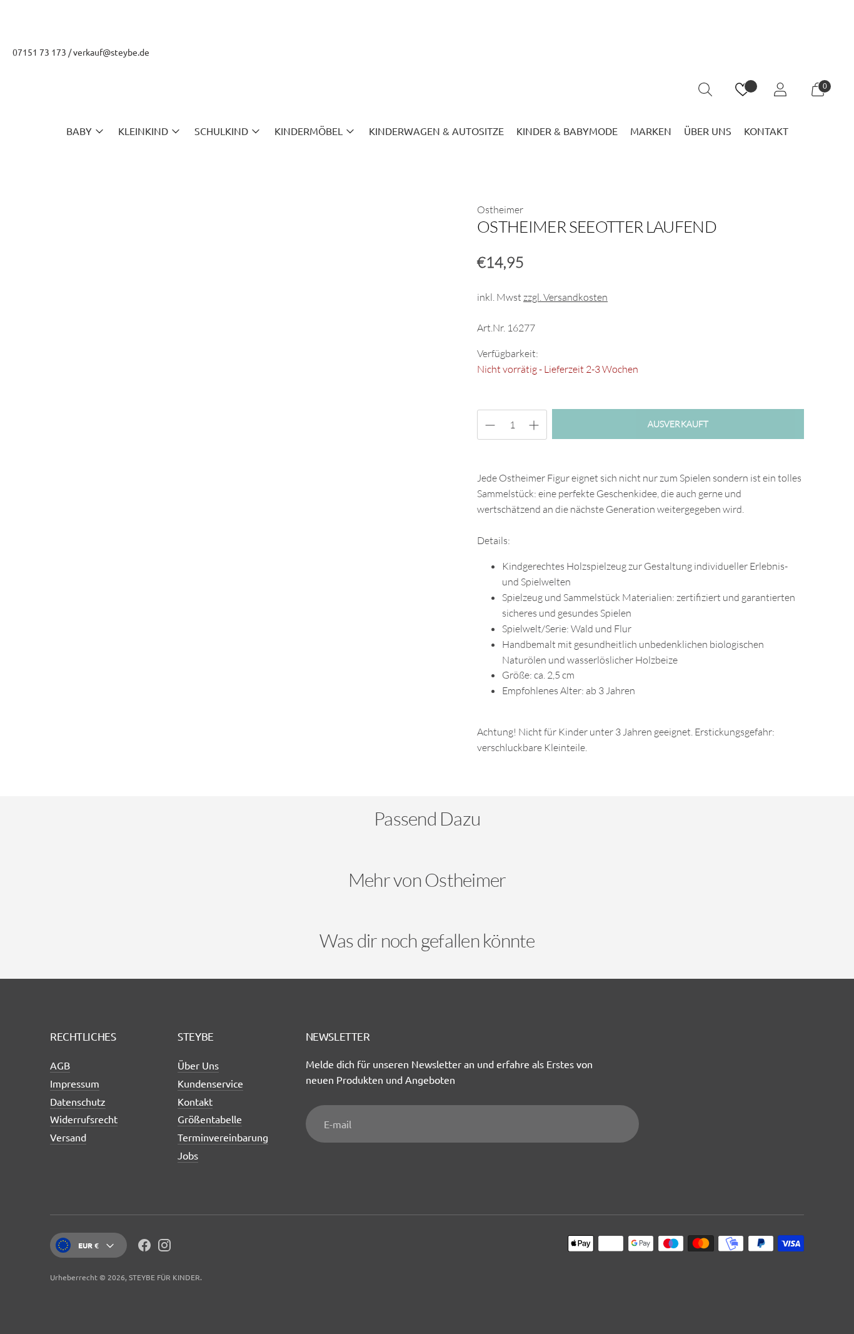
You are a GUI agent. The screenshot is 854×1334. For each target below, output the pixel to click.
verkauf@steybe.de (111, 52)
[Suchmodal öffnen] (705, 89)
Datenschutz (78, 1101)
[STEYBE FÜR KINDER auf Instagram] (164, 1247)
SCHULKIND (221, 130)
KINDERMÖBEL (308, 130)
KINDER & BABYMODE (567, 130)
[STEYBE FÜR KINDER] (427, 90)
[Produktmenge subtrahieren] (533, 425)
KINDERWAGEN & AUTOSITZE (436, 130)
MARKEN (650, 130)
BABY (79, 130)
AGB (60, 1065)
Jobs (188, 1155)
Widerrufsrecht (84, 1119)
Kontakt (195, 1101)
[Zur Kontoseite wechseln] (780, 89)
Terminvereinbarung (223, 1137)
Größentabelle (210, 1119)
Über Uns (198, 1065)
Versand (68, 1137)
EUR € (88, 1245)
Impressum (74, 1083)
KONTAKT (766, 130)
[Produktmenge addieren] (490, 425)
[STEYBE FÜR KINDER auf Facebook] (144, 1247)
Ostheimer (500, 209)
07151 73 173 (39, 52)
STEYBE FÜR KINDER (164, 1277)
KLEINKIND (143, 130)
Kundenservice (210, 1083)
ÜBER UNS (707, 130)
